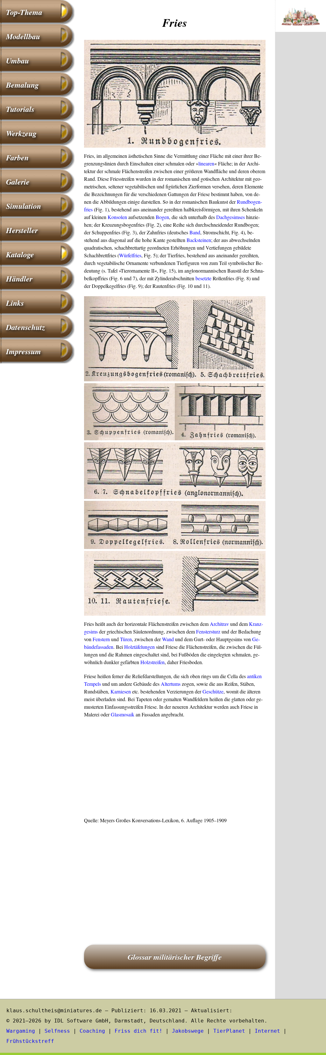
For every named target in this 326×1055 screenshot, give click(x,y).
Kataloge (20, 254)
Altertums (171, 683)
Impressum (23, 351)
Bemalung (22, 84)
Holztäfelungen (139, 646)
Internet (267, 1031)
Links (15, 302)
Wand (168, 639)
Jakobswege (188, 1031)
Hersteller (22, 230)
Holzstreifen (152, 662)
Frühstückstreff (30, 1041)
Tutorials (20, 109)
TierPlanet (229, 1031)
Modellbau (23, 36)
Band (194, 232)
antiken (254, 676)
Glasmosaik (122, 714)
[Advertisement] (175, 769)
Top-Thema (24, 12)
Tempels (92, 683)
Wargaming (20, 1031)
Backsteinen (199, 240)
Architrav (219, 623)
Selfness (57, 1031)
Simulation (23, 206)
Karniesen (120, 691)
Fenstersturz (208, 631)
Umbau (17, 60)
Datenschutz (25, 327)
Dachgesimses (230, 217)
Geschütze (212, 691)
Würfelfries (130, 255)
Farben (17, 157)
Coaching (92, 1031)
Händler (19, 278)
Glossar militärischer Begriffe (175, 956)
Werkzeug (21, 133)
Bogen (162, 217)
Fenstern (101, 639)
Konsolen (117, 217)
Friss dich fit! (138, 1031)
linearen (206, 163)
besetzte (203, 278)
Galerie (18, 181)
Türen (126, 639)
